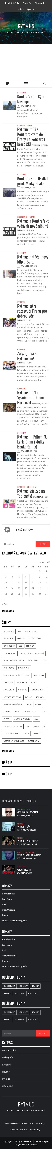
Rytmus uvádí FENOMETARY (29, 855)
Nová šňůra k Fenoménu (28, 812)
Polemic (6, 915)
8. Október (9, 631)
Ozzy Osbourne (9, 909)
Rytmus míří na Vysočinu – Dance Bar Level (30, 397)
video (26, 733)
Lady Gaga (7, 899)
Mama (33, 682)
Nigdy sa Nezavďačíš (13, 704)
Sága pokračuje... (22, 719)
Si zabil (7, 719)
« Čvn (4, 604)
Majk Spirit (22, 682)
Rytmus (30, 9)
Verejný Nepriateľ (12, 733)
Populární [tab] (7, 801)
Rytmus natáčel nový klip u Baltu (32, 259)
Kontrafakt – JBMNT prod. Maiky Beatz (32, 180)
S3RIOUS (43, 711)
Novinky (30, 809)
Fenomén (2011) (24, 869)
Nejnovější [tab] (19, 801)
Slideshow (31, 487)
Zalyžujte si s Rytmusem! (26, 355)
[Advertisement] (26, 62)
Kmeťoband (9, 668)
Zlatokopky (33, 741)
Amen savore (31, 631)
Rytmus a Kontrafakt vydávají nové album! (33, 223)
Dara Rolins (9, 646)
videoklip (37, 733)
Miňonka (26, 106)
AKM (19, 631)
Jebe (45, 660)
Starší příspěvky (24, 529)
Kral (28, 675)
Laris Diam (8, 682)
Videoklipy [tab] (31, 801)
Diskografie (40, 3)
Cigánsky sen (35, 638)
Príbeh (38, 704)
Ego (20, 646)
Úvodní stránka (12, 3)
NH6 (4, 904)
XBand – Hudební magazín (14, 920)
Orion (28, 704)
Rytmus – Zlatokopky (27, 841)
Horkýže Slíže (8, 893)
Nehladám (40, 697)
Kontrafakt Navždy (12, 675)
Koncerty (21, 125)
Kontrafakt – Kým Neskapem (30, 99)
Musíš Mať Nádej (38, 690)
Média (21, 9)
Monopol (22, 690)
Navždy (28, 697)
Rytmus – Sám (24, 826)
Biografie (27, 3)
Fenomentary (10, 653)
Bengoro (21, 638)
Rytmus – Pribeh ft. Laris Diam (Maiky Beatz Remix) (32, 442)
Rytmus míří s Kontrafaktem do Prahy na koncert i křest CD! (31, 136)
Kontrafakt (23, 668)
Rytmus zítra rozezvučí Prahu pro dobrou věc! (32, 311)
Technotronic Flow (13, 726)
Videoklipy (21, 93)
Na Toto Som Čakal (12, 697)
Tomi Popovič (39, 726)
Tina (27, 726)
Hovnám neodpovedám (14, 660)
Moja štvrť (9, 690)
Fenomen (30, 646)
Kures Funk (39, 675)
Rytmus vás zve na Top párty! (31, 493)
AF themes (32, 1144)
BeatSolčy (8, 638)
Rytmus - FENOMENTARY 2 (25, 711)
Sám (36, 719)
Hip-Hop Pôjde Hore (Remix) (32, 653)
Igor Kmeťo (33, 660)
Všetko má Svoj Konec (14, 741)
